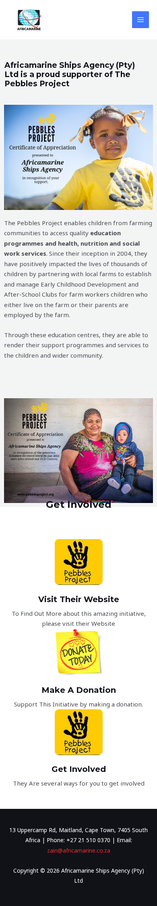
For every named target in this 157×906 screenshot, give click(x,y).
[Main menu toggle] (140, 20)
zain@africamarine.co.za (78, 850)
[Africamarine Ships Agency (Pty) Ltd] (28, 19)
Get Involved (79, 769)
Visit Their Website (78, 599)
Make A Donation (78, 690)
